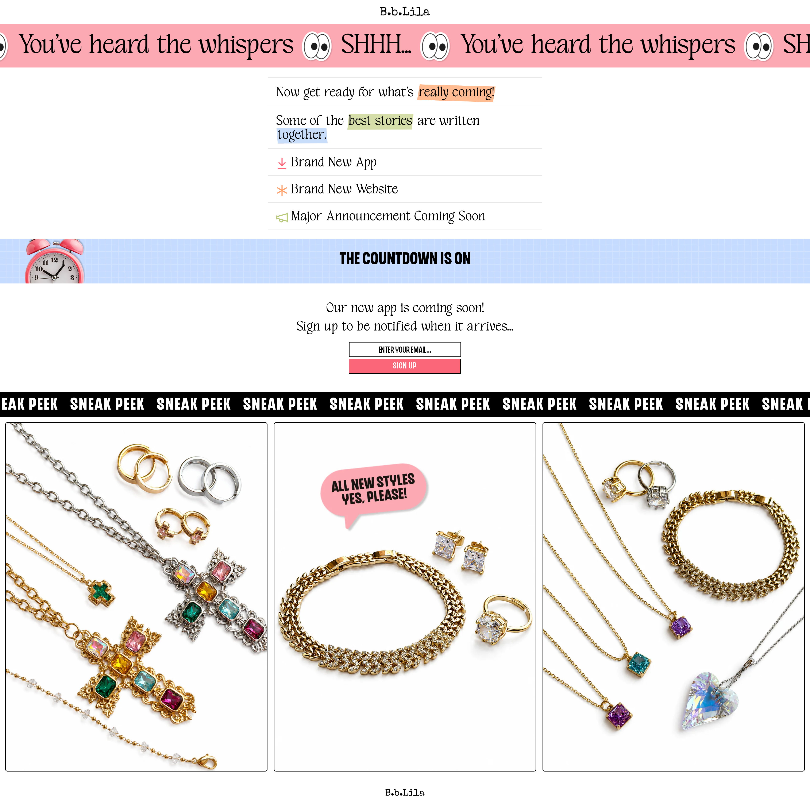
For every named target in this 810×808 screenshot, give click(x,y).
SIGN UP (405, 366)
